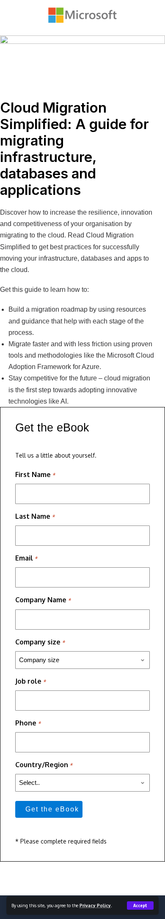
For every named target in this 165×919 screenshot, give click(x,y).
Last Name (35, 516)
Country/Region (43, 764)
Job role (30, 681)
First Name (35, 474)
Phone (28, 723)
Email (26, 558)
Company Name (43, 600)
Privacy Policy (95, 905)
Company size (40, 642)
